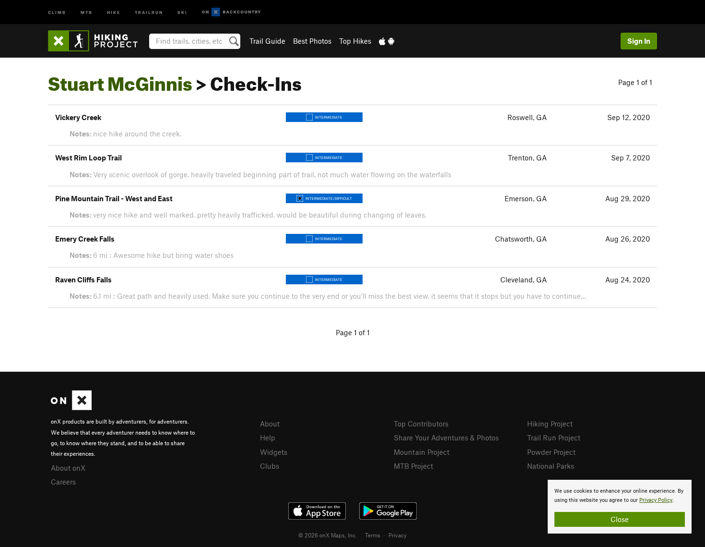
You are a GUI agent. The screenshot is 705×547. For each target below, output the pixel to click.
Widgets (273, 452)
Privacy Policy (655, 500)
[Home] (97, 40)
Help (267, 437)
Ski (182, 12)
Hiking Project (550, 423)
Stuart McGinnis (120, 80)
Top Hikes (355, 40)
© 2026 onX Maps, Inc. (327, 535)
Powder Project (551, 452)
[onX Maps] (71, 407)
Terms (372, 535)
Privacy (397, 535)
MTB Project (413, 466)
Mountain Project (421, 452)
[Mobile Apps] (386, 40)
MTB (87, 12)
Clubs (269, 466)
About (270, 423)
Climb (57, 12)
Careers (63, 481)
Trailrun (149, 12)
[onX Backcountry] (231, 12)
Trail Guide (267, 40)
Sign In (638, 40)
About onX (68, 467)
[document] (619, 506)
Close (620, 519)
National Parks (550, 466)
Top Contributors (421, 423)
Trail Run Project (553, 437)
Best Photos (312, 40)
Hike (113, 12)
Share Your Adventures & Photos (446, 437)
